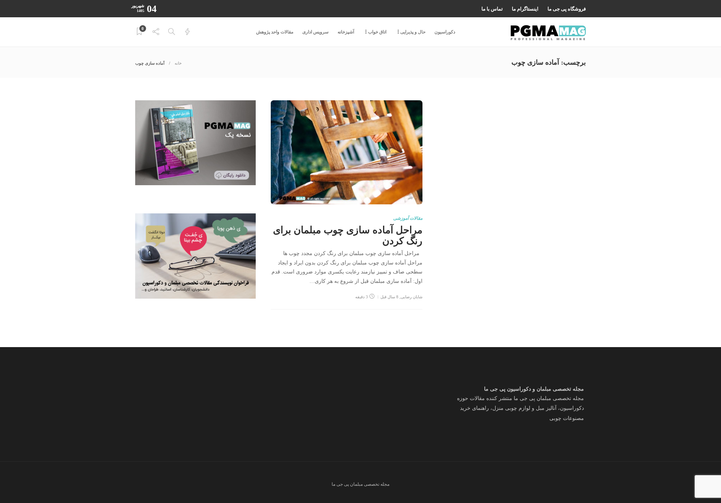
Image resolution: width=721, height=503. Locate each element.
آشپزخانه (346, 32)
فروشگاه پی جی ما (567, 9)
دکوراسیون (444, 32)
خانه (178, 63)
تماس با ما (492, 9)
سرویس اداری (315, 32)
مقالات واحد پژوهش (274, 32)
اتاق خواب (377, 32)
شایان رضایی (411, 297)
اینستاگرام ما (525, 9)
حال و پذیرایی (412, 32)
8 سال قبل (389, 297)
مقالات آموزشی (407, 218)
